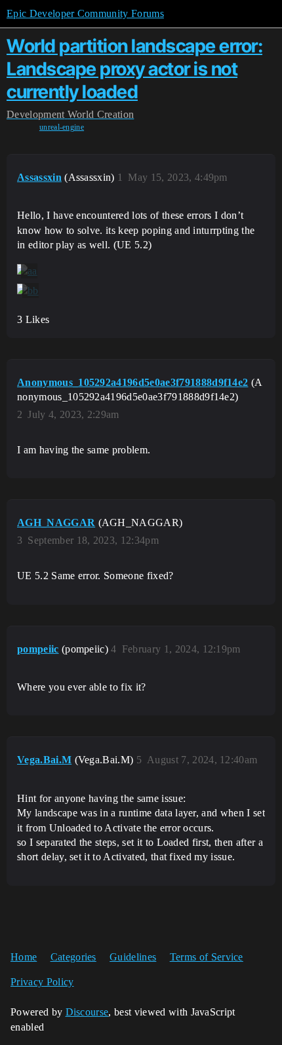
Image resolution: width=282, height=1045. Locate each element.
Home (23, 956)
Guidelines (133, 956)
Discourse (87, 1011)
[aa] (27, 271)
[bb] (28, 291)
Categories (73, 956)
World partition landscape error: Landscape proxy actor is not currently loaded (134, 69)
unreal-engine (61, 127)
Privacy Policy (41, 981)
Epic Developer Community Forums (85, 13)
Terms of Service (206, 956)
